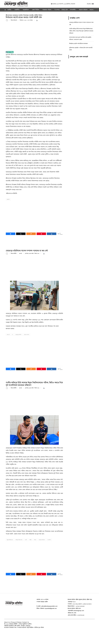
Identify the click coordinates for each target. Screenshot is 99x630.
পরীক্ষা (30, 539)
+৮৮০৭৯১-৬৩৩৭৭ (77, 604)
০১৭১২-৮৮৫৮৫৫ (79, 606)
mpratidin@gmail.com (51, 608)
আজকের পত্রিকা (46, 10)
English (65, 10)
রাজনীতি (17, 10)
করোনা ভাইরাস (83, 10)
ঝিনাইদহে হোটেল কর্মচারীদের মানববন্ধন (78, 43)
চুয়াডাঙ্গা (8, 199)
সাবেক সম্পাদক (26, 334)
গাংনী (26, 539)
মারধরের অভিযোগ (42, 539)
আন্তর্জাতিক (26, 10)
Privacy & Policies (16, 622)
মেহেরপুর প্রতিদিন (18, 334)
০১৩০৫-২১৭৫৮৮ (87, 604)
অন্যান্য (91, 10)
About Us (7, 622)
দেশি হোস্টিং (17, 626)
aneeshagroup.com (79, 610)
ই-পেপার (57, 10)
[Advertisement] (34, 34)
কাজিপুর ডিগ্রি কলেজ (18, 539)
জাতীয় (9, 10)
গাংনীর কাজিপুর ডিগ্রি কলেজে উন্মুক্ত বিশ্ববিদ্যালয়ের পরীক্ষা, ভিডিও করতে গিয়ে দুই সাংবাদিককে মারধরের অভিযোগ (81, 31)
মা (12, 334)
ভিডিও (35, 539)
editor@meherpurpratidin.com (49, 606)
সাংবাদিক (49, 539)
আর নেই (8, 334)
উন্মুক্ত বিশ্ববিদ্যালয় (10, 539)
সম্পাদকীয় (73, 10)
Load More (34, 587)
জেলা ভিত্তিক (35, 10)
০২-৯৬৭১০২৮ (80, 615)
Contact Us (25, 622)
